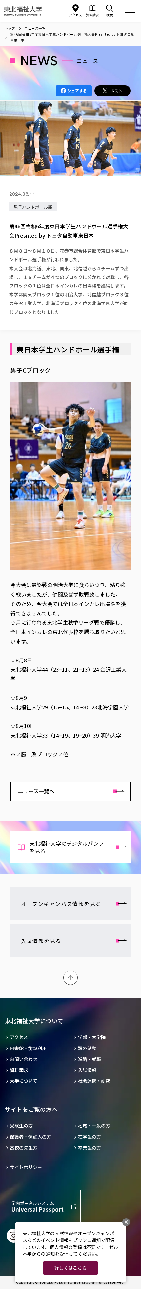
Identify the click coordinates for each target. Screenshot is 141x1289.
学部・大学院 (92, 1037)
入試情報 (87, 1070)
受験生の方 (21, 1126)
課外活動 (87, 1048)
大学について (23, 1081)
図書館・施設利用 (28, 1048)
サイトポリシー (26, 1167)
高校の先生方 (23, 1148)
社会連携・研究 (94, 1081)
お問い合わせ (23, 1059)
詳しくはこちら (70, 1268)
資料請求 (19, 1070)
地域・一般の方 (94, 1126)
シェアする (77, 90)
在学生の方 (89, 1137)
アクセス (75, 14)
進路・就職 (89, 1059)
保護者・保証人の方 (30, 1137)
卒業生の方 (89, 1148)
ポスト (116, 90)
